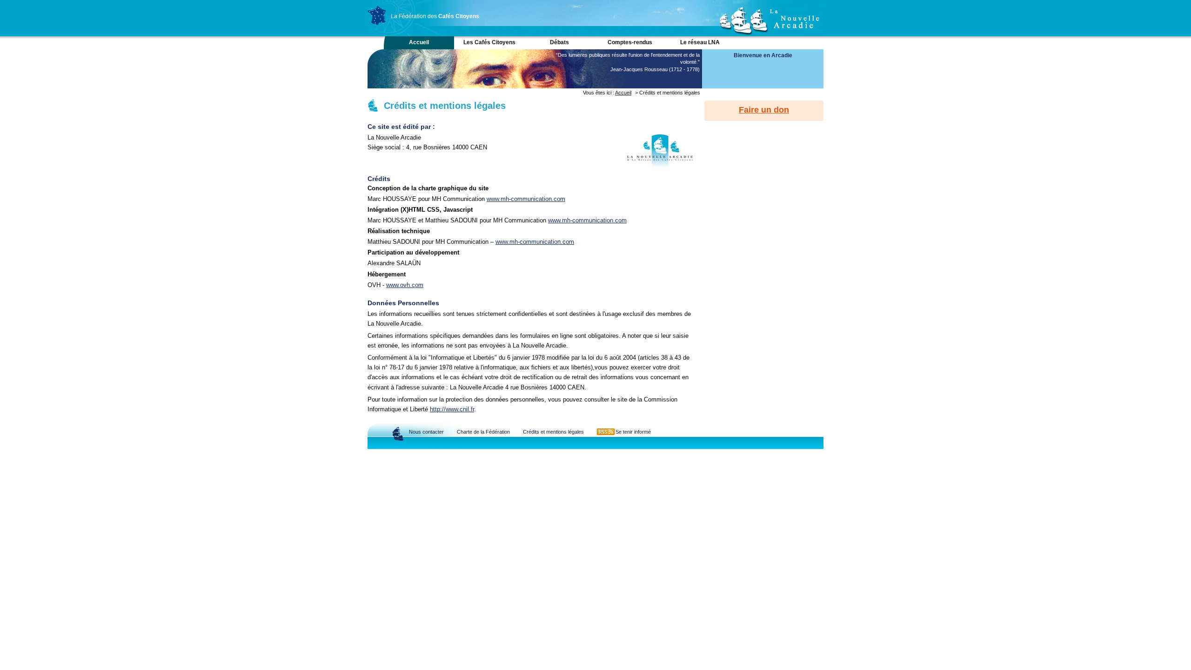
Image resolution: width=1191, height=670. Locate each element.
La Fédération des (435, 16)
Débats (559, 42)
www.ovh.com (404, 284)
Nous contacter (426, 432)
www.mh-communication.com (526, 198)
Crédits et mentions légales (553, 432)
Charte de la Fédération (483, 432)
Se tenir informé (633, 432)
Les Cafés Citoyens (489, 42)
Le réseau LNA (700, 42)
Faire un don (764, 109)
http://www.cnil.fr (452, 409)
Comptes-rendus (630, 42)
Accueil (419, 42)
